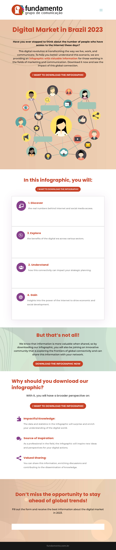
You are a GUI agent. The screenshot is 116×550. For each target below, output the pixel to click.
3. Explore (34, 233)
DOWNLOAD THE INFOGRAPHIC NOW (57, 363)
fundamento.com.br (58, 545)
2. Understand (38, 265)
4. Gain (32, 295)
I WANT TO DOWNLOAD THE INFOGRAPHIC (58, 74)
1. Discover (35, 203)
